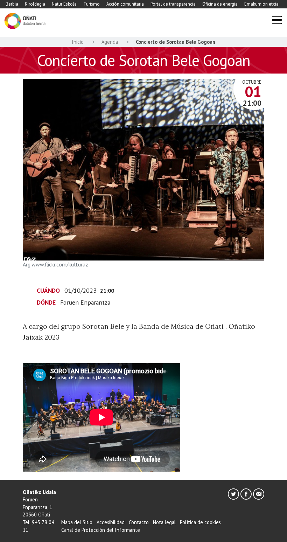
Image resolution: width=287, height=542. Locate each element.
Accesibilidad (111, 522)
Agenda (110, 42)
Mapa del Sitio (76, 522)
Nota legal (164, 522)
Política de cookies (200, 522)
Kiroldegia (35, 4)
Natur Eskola (64, 4)
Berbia (12, 4)
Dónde (46, 302)
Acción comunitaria (125, 4)
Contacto (139, 522)
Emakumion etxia (261, 4)
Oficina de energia (220, 4)
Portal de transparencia (173, 4)
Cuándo (48, 290)
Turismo (91, 4)
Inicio (78, 42)
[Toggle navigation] (276, 21)
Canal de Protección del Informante (100, 530)
